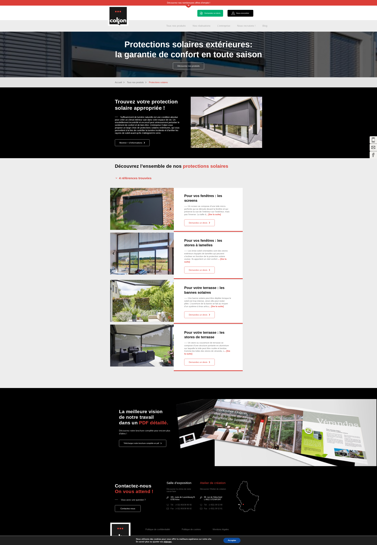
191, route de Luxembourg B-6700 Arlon (183, 498)
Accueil (118, 82)
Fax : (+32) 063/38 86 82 (181, 508)
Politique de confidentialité (157, 529)
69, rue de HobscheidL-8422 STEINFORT (213, 498)
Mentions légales (221, 529)
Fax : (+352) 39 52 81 (213, 508)
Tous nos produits (176, 25)
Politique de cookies (191, 529)
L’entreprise (223, 25)
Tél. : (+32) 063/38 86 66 (181, 505)
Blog (264, 25)
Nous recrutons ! (246, 25)
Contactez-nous (127, 508)
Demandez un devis (198, 223)
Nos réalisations (201, 25)
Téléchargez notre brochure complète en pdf (141, 443)
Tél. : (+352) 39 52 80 (213, 505)
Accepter (232, 540)
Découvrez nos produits (188, 66)
